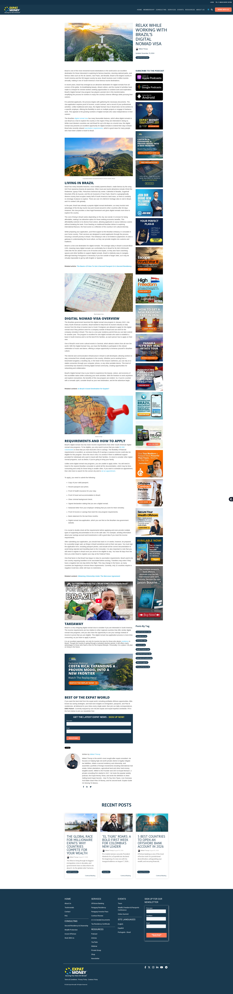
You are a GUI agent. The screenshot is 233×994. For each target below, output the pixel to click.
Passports (141, 645)
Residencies (141, 636)
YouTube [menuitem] (94, 942)
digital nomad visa (81, 118)
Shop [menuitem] (93, 954)
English (120, 924)
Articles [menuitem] (94, 938)
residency (125, 641)
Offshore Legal (142, 662)
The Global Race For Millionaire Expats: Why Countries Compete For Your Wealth (80, 844)
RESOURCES (190, 10)
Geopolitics (141, 640)
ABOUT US (200, 10)
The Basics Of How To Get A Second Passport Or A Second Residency (104, 266)
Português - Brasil (124, 932)
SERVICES (172, 10)
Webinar (94, 946)
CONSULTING (161, 10)
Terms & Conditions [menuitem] (71, 979)
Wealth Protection (143, 649)
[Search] (211, 9)
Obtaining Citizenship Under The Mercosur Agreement (99, 576)
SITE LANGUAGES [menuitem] (126, 919)
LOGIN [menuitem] (212, 2)
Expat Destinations (143, 632)
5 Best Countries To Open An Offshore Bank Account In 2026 (151, 841)
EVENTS (180, 10)
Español (121, 928)
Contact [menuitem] (67, 912)
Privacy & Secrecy (143, 667)
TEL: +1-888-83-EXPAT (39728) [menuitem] (224, 2)
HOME (139, 10)
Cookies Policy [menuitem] (93, 979)
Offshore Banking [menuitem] (97, 903)
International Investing (144, 658)
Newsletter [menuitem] (95, 958)
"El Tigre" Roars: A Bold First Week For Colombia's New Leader (116, 841)
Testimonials (69, 907)
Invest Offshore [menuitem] (70, 934)
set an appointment (108, 471)
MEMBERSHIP (149, 10)
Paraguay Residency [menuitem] (98, 907)
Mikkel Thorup (143, 49)
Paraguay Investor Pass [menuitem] (99, 912)
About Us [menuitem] (68, 903)
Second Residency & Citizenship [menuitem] (76, 926)
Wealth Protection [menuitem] (71, 930)
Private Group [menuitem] (96, 950)
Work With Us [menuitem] (69, 938)
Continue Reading (90, 875)
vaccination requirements (94, 128)
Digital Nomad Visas (142, 57)
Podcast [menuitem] (94, 934)
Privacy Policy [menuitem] (82, 979)
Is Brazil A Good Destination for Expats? (93, 389)
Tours (120, 903)
